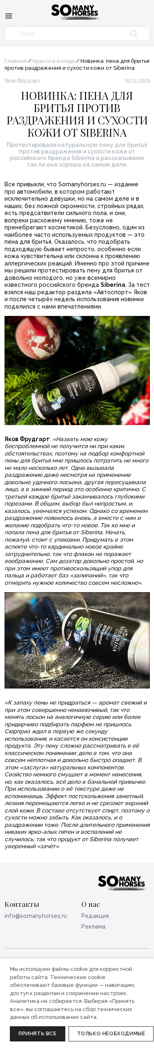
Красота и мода (53, 61)
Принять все (37, 1034)
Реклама (93, 926)
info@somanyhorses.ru (36, 916)
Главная (16, 61)
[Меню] (9, 15)
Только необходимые (111, 1034)
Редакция (95, 916)
